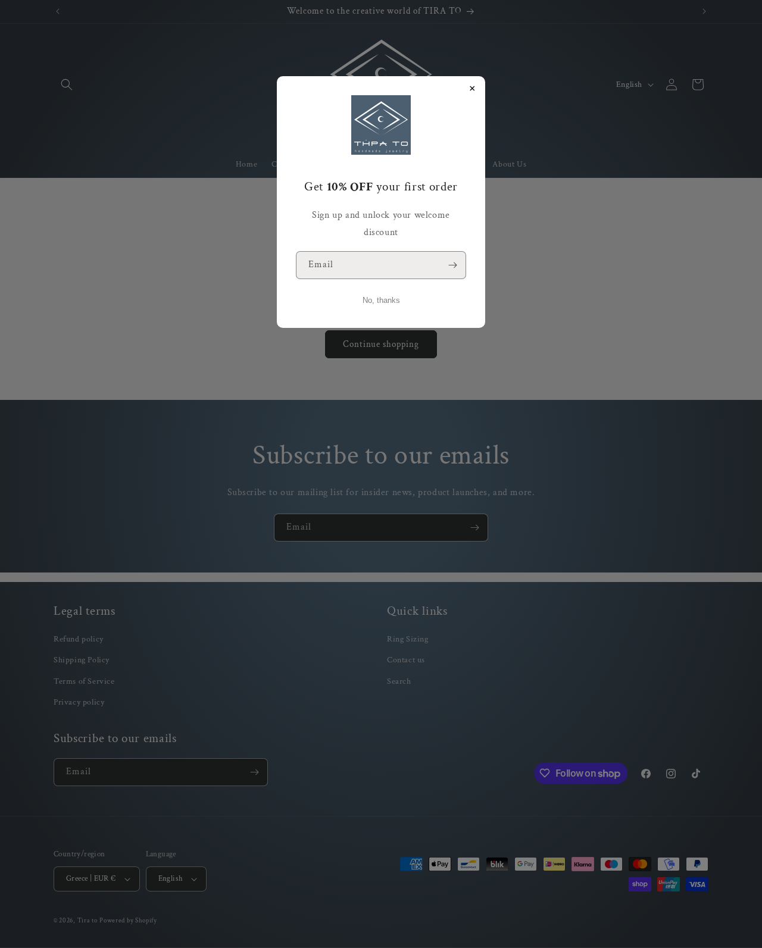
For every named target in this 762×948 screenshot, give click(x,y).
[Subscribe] (452, 265)
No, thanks (381, 300)
